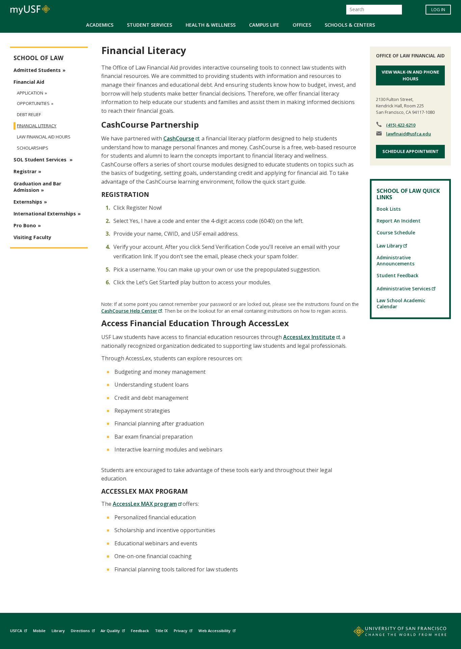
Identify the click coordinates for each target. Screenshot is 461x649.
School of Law (38, 58)
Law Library (389, 245)
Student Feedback (397, 275)
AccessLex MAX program (145, 504)
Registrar (24, 171)
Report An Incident (399, 220)
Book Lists (389, 209)
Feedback (140, 630)
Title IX (161, 630)
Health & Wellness (211, 25)
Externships (27, 202)
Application (30, 92)
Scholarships (32, 148)
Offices (302, 25)
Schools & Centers (350, 25)
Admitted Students (37, 70)
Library (58, 630)
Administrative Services (404, 288)
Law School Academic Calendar (401, 303)
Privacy (180, 630)
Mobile (39, 630)
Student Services (149, 25)
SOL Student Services (40, 159)
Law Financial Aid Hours (44, 137)
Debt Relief (29, 115)
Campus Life (264, 25)
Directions (80, 630)
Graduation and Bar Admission (37, 186)
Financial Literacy (36, 126)
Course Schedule (396, 232)
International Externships (44, 213)
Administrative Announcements (395, 260)
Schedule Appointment (410, 151)
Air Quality (110, 630)
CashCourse (178, 138)
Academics (99, 25)
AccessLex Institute (309, 337)
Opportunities (33, 103)
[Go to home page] (392, 632)
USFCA (16, 630)
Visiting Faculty (32, 237)
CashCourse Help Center (129, 311)
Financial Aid (28, 82)
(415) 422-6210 (400, 125)
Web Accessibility (214, 630)
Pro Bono (24, 225)
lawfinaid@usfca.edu (408, 134)
